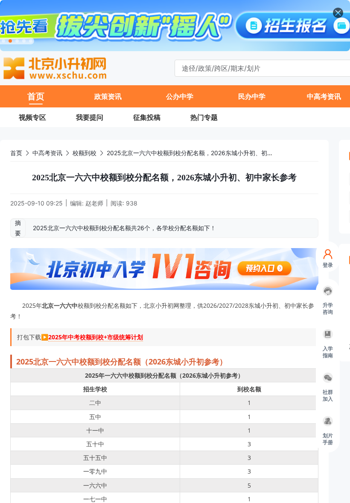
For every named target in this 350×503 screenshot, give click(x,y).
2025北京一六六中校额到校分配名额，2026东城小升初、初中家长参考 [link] (202, 152)
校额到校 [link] (84, 152)
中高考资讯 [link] (47, 152)
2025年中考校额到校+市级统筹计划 (95, 337)
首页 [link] (16, 152)
